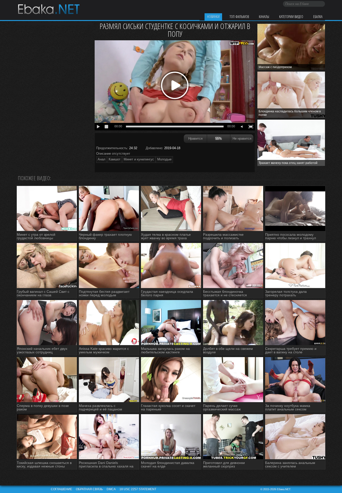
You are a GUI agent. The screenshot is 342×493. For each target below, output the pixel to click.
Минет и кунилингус (139, 159)
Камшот (114, 159)
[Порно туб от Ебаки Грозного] (48, 10)
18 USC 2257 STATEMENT (137, 489)
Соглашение (61, 489)
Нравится (195, 138)
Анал (101, 159)
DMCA (111, 489)
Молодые (164, 159)
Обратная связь (89, 489)
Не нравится (242, 138)
